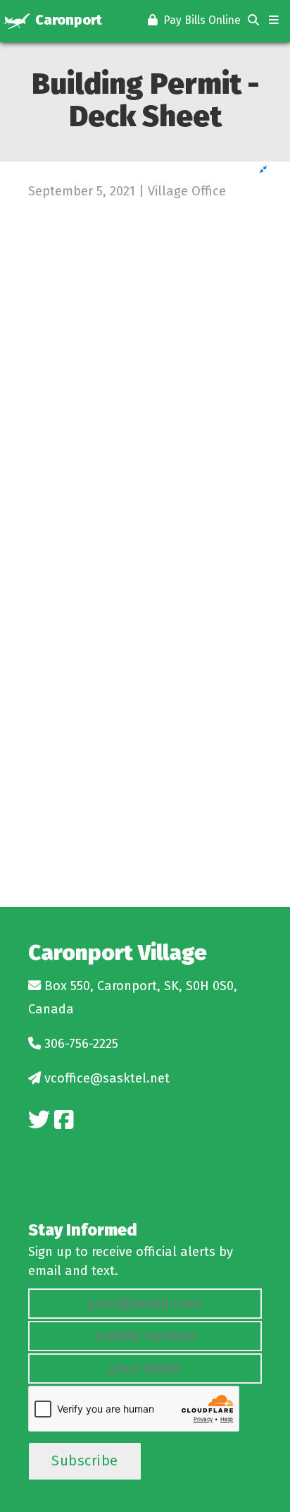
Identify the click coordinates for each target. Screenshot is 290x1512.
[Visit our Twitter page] (39, 1120)
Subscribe (84, 1460)
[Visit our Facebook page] (63, 1120)
